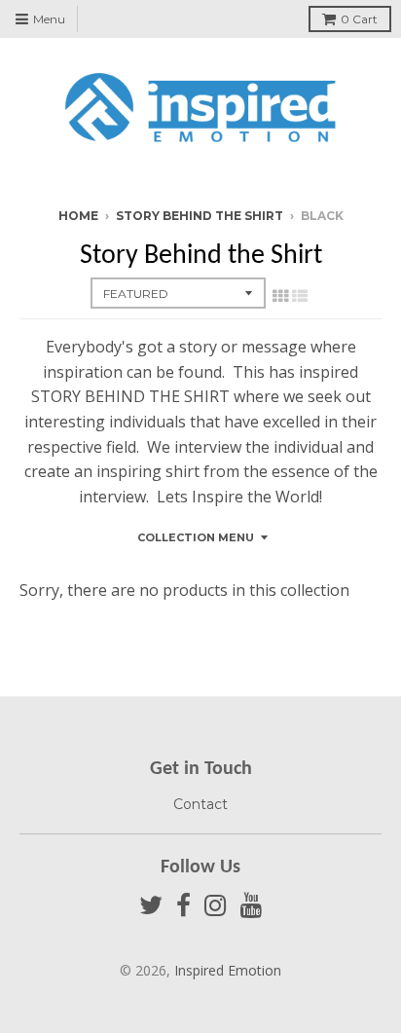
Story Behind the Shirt (199, 215)
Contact (200, 804)
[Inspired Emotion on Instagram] (215, 906)
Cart (359, 19)
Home (78, 215)
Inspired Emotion (227, 970)
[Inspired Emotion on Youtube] (251, 906)
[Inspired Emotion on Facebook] (183, 906)
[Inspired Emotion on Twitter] (151, 906)
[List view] (300, 296)
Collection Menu (195, 537)
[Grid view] (280, 296)
